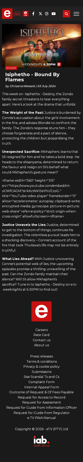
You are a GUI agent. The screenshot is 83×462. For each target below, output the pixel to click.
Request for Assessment (41, 402)
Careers (41, 330)
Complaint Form (41, 382)
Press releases (41, 356)
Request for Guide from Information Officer (41, 408)
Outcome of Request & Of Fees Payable (41, 392)
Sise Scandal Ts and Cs (41, 377)
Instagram (48, 13)
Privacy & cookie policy (41, 366)
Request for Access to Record (41, 397)
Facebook (35, 13)
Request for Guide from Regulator (41, 413)
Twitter (41, 13)
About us (41, 345)
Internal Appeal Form (41, 387)
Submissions (41, 372)
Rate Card (41, 335)
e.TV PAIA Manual (41, 418)
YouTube (54, 13)
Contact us (41, 340)
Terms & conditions (41, 361)
